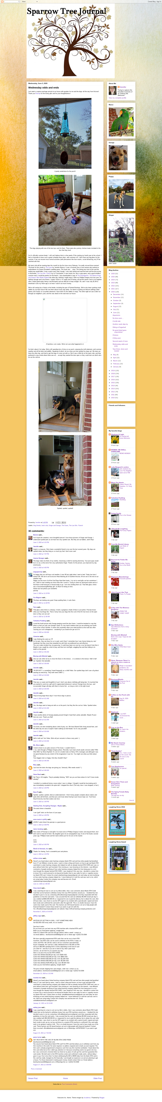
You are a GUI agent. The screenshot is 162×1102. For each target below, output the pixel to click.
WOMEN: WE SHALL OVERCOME (118, 450)
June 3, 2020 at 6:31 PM (41, 542)
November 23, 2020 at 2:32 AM (43, 973)
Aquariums (116, 315)
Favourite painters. (125, 578)
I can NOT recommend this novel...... (125, 716)
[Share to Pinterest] (65, 522)
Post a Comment (36, 1069)
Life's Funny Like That (119, 592)
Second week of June (120, 341)
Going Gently (116, 513)
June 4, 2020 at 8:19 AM (41, 675)
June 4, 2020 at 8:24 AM (41, 731)
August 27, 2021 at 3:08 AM (42, 1065)
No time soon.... (118, 318)
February (116, 364)
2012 (113, 392)
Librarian (36, 636)
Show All (131, 800)
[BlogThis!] (59, 522)
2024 (113, 280)
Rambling (123, 500)
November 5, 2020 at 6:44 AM (42, 911)
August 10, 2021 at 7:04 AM (42, 1033)
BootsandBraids (117, 679)
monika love (37, 978)
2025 (113, 277)
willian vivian (37, 858)
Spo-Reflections (117, 625)
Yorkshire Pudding (39, 621)
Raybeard (114, 712)
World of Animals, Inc (40, 849)
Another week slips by (120, 324)
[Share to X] (61, 522)
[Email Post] (52, 522)
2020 (113, 292)
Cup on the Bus (117, 727)
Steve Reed (37, 774)
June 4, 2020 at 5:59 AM (41, 663)
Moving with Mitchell (40, 656)
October (116, 300)
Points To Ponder (125, 594)
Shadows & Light (117, 434)
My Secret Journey (118, 743)
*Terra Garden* (116, 751)
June (115, 312)
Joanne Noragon (39, 558)
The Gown (49, 267)
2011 (113, 395)
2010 (113, 398)
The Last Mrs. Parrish (44, 273)
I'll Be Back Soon (125, 647)
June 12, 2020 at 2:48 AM (41, 884)
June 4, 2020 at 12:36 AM (41, 616)
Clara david (37, 888)
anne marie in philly (40, 819)
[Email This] (57, 522)
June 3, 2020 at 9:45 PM (41, 567)
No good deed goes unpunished (119, 331)
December (117, 294)
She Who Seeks (117, 645)
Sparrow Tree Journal (66, 11)
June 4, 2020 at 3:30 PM (41, 801)
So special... (124, 768)
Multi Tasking (115, 785)
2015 (113, 382)
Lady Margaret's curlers (120, 467)
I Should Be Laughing (119, 529)
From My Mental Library (120, 544)
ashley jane (37, 1007)
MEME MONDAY (125, 453)
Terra (35, 607)
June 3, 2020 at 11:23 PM (41, 593)
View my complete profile (117, 98)
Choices (115, 335)
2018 (113, 373)
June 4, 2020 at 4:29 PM (41, 815)
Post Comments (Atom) (69, 1084)
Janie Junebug (38, 829)
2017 (113, 376)
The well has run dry (117, 795)
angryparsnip (37, 572)
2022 (113, 286)
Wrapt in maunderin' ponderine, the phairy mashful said (126, 667)
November (117, 297)
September (117, 303)
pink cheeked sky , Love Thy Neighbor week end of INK (126, 471)
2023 (113, 283)
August (115, 306)
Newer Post (32, 1078)
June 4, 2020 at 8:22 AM (41, 720)
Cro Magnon (37, 597)
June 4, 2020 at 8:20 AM (41, 689)
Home (65, 1078)
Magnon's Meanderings (120, 577)
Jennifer (36, 546)
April (115, 357)
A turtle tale (116, 321)
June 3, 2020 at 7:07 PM (41, 554)
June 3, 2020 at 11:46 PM (41, 603)
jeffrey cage (37, 916)
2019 (113, 370)
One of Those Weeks (118, 744)
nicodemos (87, 1097)
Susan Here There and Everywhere (119, 783)
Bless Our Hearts (117, 482)
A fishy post (117, 338)
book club (45, 525)
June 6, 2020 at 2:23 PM (41, 854)
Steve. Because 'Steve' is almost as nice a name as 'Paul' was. (120, 662)
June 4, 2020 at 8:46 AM (41, 761)
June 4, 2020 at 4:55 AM (41, 652)
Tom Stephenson (117, 766)
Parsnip (37, 93)
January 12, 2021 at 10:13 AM (42, 1003)
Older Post (97, 1078)
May (114, 355)
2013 (113, 388)
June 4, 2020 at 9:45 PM (41, 844)
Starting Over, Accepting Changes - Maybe (47, 806)
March (115, 361)
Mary (35, 765)
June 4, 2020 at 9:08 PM (41, 825)
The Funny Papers (125, 530)
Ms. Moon (36, 745)
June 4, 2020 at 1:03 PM (41, 788)
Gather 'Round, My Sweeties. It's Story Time (126, 486)
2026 (113, 273)
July (114, 309)
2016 (113, 379)
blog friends (37, 525)
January (116, 367)
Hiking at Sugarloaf (119, 327)
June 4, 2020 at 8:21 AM (41, 698)
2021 (113, 289)
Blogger (102, 1097)
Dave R (35, 792)
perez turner (37, 1037)
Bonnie (35, 535)
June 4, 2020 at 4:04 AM (41, 632)
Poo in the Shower (125, 515)
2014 (113, 385)
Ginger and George (55, 525)
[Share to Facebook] (63, 522)
